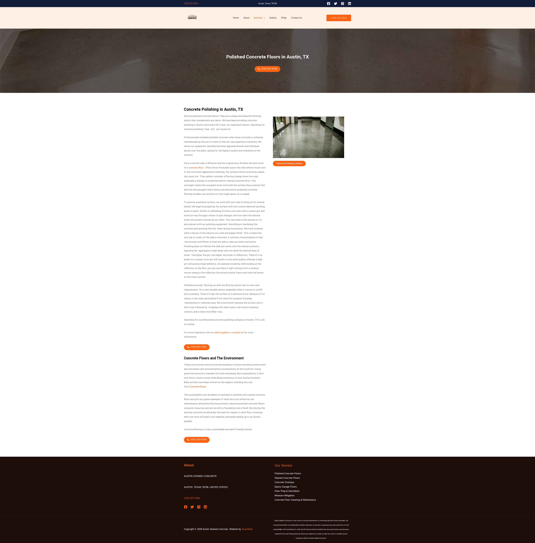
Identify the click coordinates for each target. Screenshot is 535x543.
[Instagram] (342, 3)
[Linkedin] (349, 3)
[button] (263, 18)
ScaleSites (247, 529)
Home (236, 18)
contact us (237, 332)
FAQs (284, 18)
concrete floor (196, 167)
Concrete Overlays (284, 482)
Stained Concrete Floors (287, 478)
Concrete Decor (198, 386)
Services (258, 18)
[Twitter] (335, 3)
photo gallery (222, 332)
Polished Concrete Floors (288, 473)
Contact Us (296, 18)
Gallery (273, 18)
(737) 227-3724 (191, 3)
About (246, 18)
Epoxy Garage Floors (286, 486)
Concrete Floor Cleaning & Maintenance (295, 500)
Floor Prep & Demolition (287, 491)
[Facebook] (328, 3)
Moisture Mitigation (284, 495)
